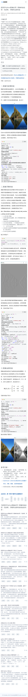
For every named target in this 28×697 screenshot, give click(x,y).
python (6, 499)
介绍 (8, 600)
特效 (18, 499)
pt (16, 684)
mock (8, 634)
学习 (13, 618)
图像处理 (11, 499)
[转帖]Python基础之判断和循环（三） (10, 655)
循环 (17, 666)
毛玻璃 (25, 499)
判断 (13, 666)
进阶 (8, 618)
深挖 (3, 684)
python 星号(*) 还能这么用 (7, 639)
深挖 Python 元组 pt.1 (6, 671)
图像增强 (14, 581)
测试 (18, 634)
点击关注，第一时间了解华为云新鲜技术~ (12, 494)
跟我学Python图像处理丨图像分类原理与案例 (12, 533)
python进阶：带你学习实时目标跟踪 (10, 605)
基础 (8, 666)
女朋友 (3, 600)
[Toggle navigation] (26, 2)
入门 (20, 561)
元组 (13, 684)
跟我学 (2, 499)
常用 (17, 600)
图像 (20, 528)
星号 (8, 650)
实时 (17, 618)
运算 (20, 581)
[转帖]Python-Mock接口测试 (8, 623)
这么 (13, 650)
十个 (13, 600)
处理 (22, 499)
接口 (13, 634)
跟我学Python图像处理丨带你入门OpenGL (11, 550)
